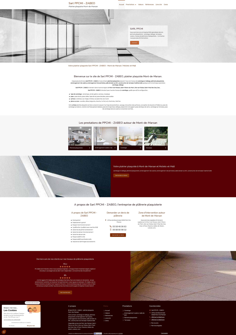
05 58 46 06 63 (119, 226)
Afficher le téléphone (157, 317)
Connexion (164, 333)
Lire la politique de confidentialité (12, 319)
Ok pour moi (31, 325)
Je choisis (11, 325)
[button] (4, 332)
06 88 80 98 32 (119, 230)
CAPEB (121, 333)
